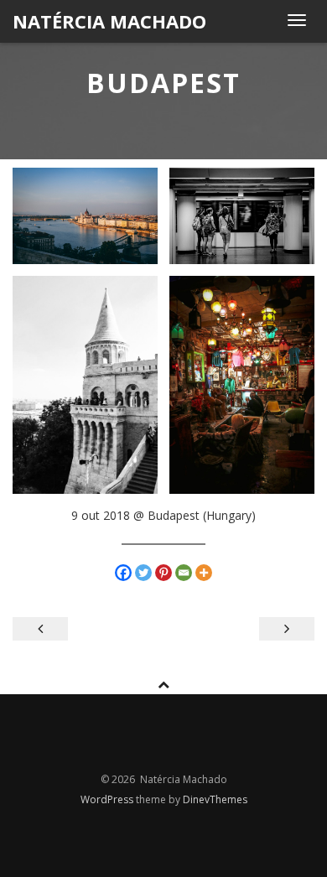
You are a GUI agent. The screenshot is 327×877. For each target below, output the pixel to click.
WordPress (108, 799)
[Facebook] (123, 572)
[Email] (183, 572)
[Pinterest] (163, 572)
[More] (203, 572)
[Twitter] (143, 572)
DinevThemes (215, 799)
